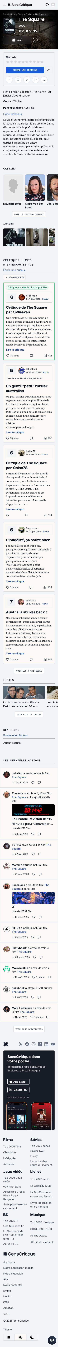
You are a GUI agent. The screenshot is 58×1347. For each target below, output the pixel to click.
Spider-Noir (37, 1151)
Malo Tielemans (22, 1008)
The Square (40, 14)
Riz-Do (16, 927)
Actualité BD (10, 1243)
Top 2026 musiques (42, 1222)
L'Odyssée (9, 1158)
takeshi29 (31, 369)
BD (5, 1215)
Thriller (29, 14)
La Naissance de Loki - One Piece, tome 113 (13, 1235)
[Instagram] (33, 1045)
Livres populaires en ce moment (40, 1204)
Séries (36, 1140)
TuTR (15, 844)
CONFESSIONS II (41, 1229)
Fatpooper (32, 528)
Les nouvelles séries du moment (41, 1163)
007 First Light (12, 1186)
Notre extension (13, 1273)
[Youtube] (53, 1045)
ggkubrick (18, 988)
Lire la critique (15, 349)
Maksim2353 (20, 968)
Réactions (11, 730)
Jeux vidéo (13, 1171)
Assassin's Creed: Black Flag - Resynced (14, 1195)
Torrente (17, 793)
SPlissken (31, 295)
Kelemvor (31, 600)
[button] (53, 4)
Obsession (9, 1152)
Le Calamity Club (40, 1185)
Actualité (8, 1164)
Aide (6, 1279)
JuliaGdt (17, 773)
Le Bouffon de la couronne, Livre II (41, 1194)
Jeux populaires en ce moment (15, 1206)
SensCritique (9, 14)
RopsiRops (18, 885)
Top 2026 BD (11, 1221)
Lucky (34, 1156)
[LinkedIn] (46, 1045)
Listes (8, 680)
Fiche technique (13, 114)
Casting (9, 168)
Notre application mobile (18, 1267)
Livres (35, 1171)
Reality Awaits (38, 1235)
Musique (37, 1215)
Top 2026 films (12, 1146)
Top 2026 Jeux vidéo (12, 1179)
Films (20, 14)
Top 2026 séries (40, 1145)
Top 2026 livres (39, 1179)
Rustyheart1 (19, 948)
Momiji (16, 865)
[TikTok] (40, 1045)
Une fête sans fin (13, 1226)
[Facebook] (27, 1045)
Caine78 (30, 451)
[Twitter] (21, 1045)
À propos (9, 1262)
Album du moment (41, 1242)
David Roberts (12, 203)
